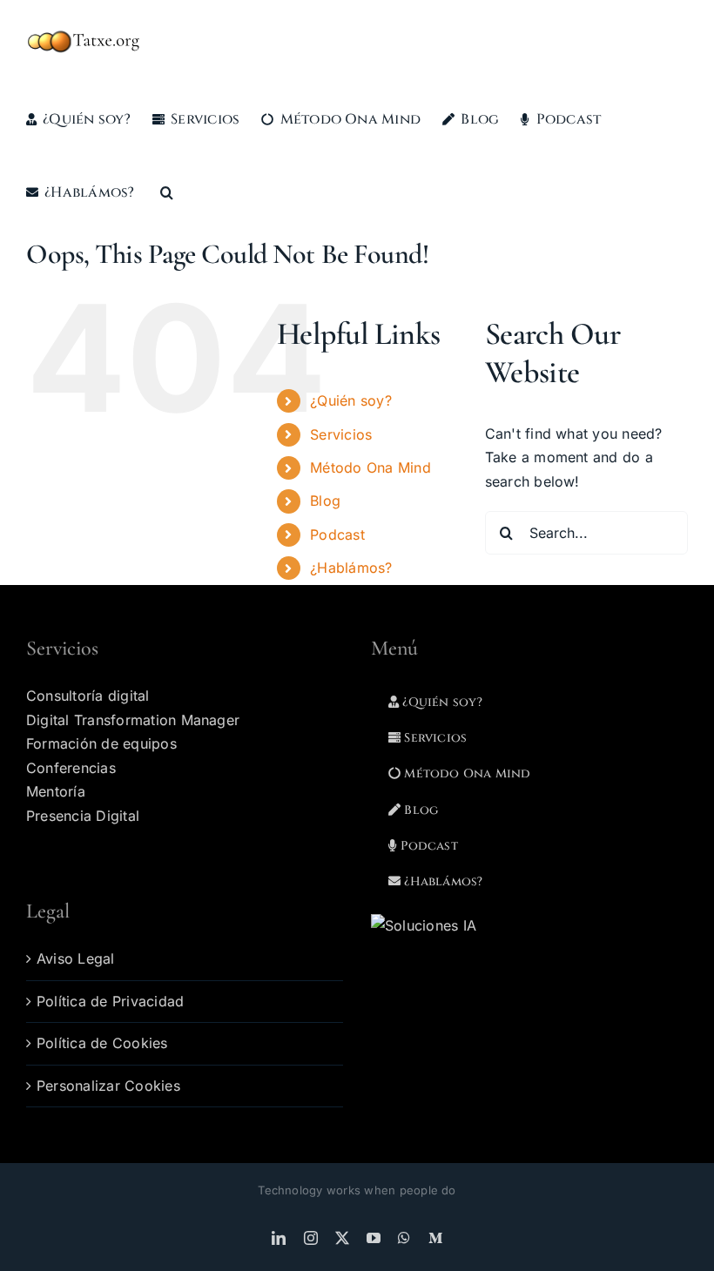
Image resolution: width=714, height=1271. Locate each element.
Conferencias (71, 768)
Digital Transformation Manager (132, 720)
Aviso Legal (76, 958)
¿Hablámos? (353, 567)
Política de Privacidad (110, 1001)
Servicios (341, 434)
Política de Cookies (102, 1043)
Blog (325, 500)
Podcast (337, 534)
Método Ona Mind (370, 467)
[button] (166, 192)
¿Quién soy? (351, 400)
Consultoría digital (88, 695)
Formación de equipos (101, 743)
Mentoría (55, 791)
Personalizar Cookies (108, 1085)
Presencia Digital (82, 815)
